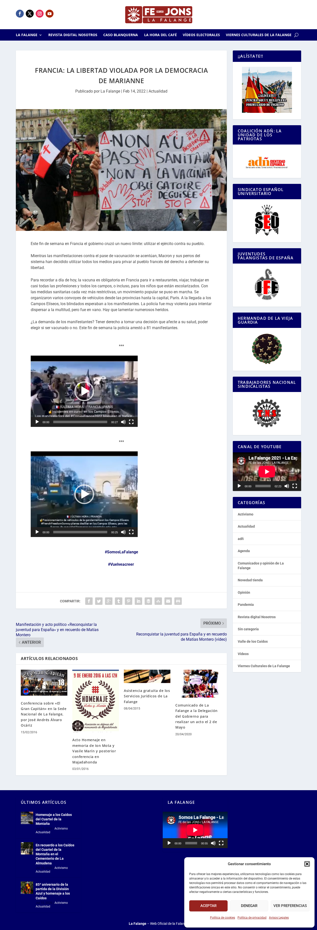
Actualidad (158, 91)
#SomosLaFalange (121, 552)
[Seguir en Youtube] (49, 14)
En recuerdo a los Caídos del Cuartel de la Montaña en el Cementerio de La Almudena (55, 854)
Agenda (244, 551)
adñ (241, 539)
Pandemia (246, 605)
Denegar (249, 906)
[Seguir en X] (30, 14)
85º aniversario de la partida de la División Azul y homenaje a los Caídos (53, 891)
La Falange (26, 35)
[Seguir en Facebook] (20, 14)
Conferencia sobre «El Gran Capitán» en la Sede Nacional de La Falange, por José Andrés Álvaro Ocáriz (43, 714)
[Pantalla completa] (131, 421)
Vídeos (243, 654)
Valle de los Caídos (253, 641)
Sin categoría (248, 629)
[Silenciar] (123, 421)
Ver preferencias (290, 906)
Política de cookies (222, 917)
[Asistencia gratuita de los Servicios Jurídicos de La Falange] (147, 676)
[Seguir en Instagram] (40, 14)
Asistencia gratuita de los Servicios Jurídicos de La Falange (147, 696)
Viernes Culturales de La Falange (258, 35)
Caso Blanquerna (120, 35)
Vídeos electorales (201, 35)
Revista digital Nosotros (72, 35)
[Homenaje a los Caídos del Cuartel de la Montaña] (27, 818)
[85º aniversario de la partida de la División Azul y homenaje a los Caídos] (27, 887)
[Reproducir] (37, 421)
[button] (307, 863)
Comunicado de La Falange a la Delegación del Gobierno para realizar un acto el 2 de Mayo (196, 716)
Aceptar (208, 906)
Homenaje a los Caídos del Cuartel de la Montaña (54, 819)
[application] (84, 391)
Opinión (244, 592)
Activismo (245, 514)
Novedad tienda (250, 580)
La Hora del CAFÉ (160, 35)
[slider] (80, 422)
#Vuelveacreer (121, 564)
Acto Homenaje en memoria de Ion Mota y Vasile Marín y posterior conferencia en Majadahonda (94, 750)
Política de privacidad (252, 917)
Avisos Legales (279, 917)
